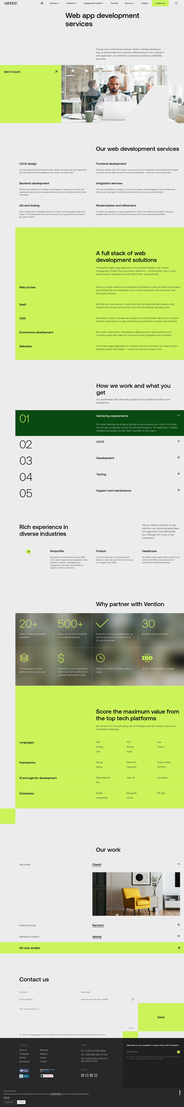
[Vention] (10, 3)
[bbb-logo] (28, 1070)
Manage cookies (9, 1102)
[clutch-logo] (46, 1075)
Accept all (21, 1102)
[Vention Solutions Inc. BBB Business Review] (28, 1076)
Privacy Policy (35, 1035)
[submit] (178, 1051)
